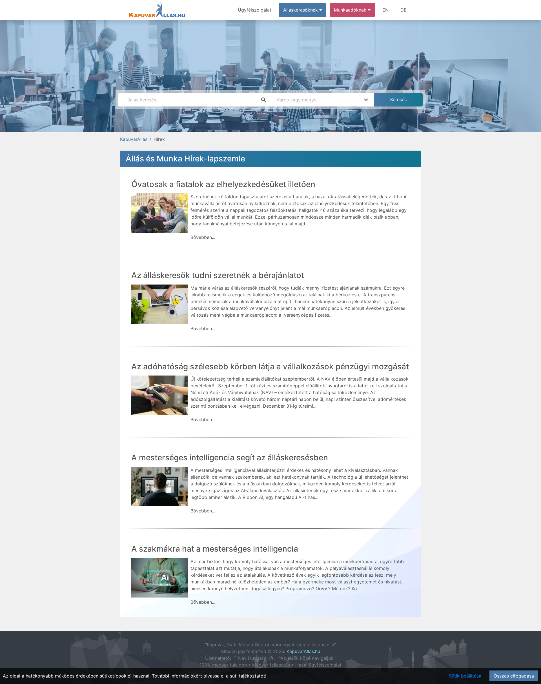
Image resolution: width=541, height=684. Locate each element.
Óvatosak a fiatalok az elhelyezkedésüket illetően (223, 184)
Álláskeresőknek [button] (301, 10)
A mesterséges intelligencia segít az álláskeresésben (229, 457)
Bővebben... (202, 237)
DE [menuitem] (403, 10)
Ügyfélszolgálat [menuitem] (254, 10)
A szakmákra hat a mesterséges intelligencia (214, 549)
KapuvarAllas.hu (303, 651)
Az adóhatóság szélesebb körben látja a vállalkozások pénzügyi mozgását (270, 366)
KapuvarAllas (133, 139)
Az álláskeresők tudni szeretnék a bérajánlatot (217, 275)
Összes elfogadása (514, 676)
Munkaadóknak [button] (351, 10)
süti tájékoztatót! (248, 676)
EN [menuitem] (385, 10)
